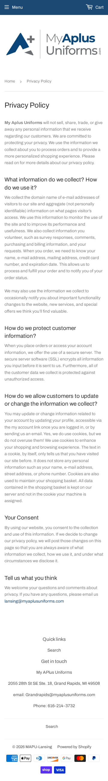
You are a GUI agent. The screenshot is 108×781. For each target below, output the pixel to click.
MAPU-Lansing (39, 747)
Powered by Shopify (74, 747)
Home (9, 81)
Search (54, 650)
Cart (99, 7)
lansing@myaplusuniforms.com (34, 601)
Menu (17, 7)
